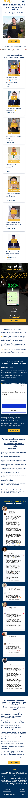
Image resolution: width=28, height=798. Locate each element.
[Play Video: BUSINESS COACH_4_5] (14, 125)
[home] (7, 1)
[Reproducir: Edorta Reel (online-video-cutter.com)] (14, 182)
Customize (13, 410)
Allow (14, 406)
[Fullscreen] (19, 106)
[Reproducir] (9, 190)
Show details (20, 401)
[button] (23, 1)
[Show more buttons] (19, 133)
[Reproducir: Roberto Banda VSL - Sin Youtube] (14, 241)
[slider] (15, 106)
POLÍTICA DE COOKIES (22, 790)
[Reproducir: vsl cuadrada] (14, 27)
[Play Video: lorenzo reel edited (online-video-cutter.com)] (14, 97)
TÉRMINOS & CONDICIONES (7, 790)
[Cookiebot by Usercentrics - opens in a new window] (20, 386)
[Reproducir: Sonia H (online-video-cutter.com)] (14, 212)
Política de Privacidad (18, 772)
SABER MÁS (14, 41)
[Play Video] (9, 106)
